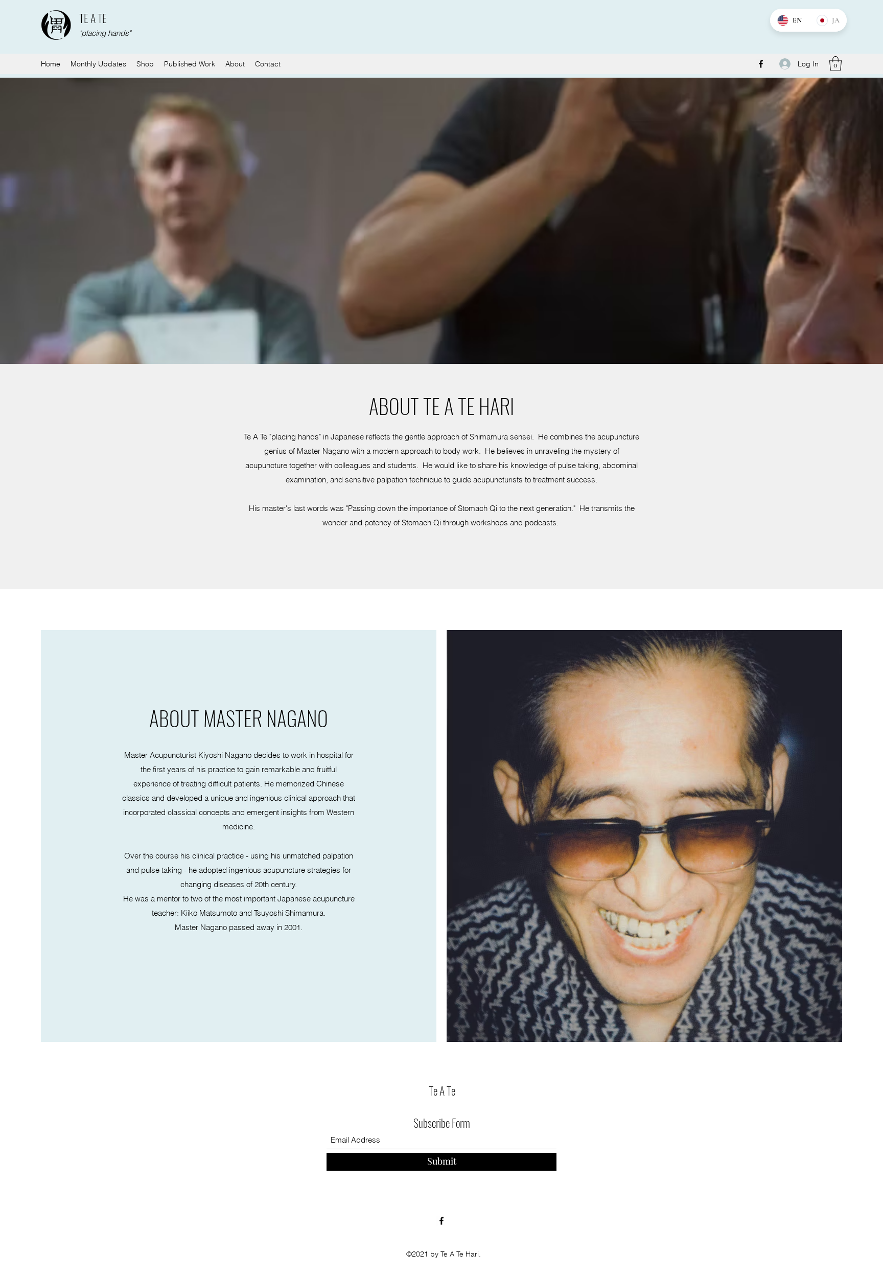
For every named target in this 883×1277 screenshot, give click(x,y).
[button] (835, 63)
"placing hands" (105, 33)
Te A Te (442, 1090)
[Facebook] (761, 64)
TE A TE (93, 18)
